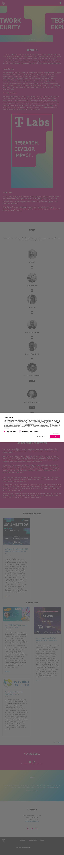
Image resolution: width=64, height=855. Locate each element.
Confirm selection (41, 436)
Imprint (5, 437)
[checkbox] (5, 431)
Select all (55, 436)
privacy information (30, 424)
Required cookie (11, 431)
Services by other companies (30, 431)
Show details (56, 433)
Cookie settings (9, 417)
